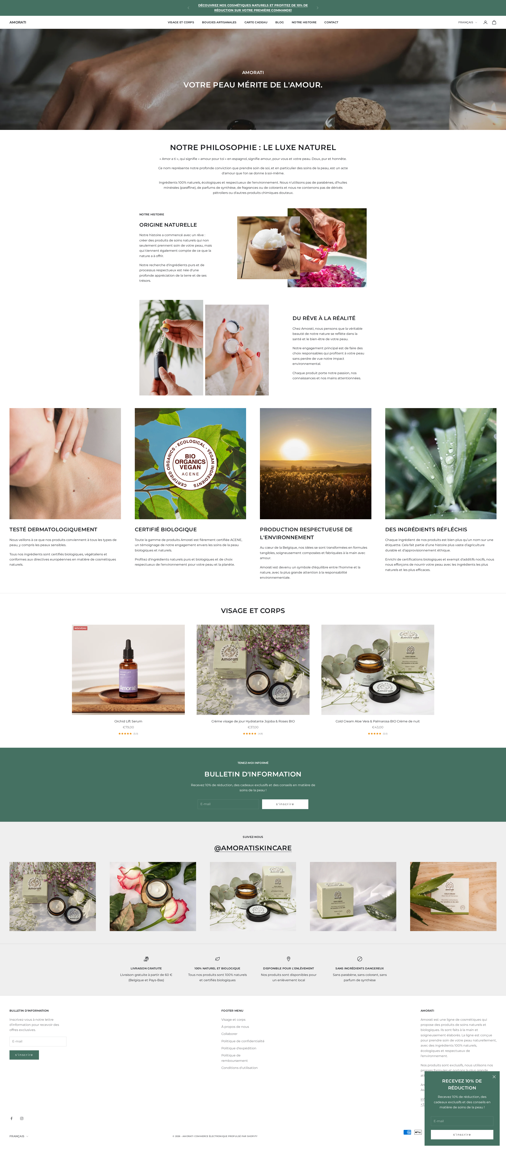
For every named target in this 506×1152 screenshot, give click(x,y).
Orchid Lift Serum (128, 721)
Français (465, 22)
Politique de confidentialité (242, 1041)
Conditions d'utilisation (239, 1068)
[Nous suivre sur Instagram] (22, 1118)
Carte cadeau (256, 22)
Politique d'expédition (238, 1048)
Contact (331, 22)
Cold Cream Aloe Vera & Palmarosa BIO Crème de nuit (378, 721)
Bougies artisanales (219, 22)
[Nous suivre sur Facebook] (11, 1118)
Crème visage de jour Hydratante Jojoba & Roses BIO (253, 721)
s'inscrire (462, 1134)
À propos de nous (235, 1027)
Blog (279, 22)
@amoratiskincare (253, 848)
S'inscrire (24, 1055)
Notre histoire (304, 22)
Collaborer (229, 1034)
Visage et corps (181, 22)
